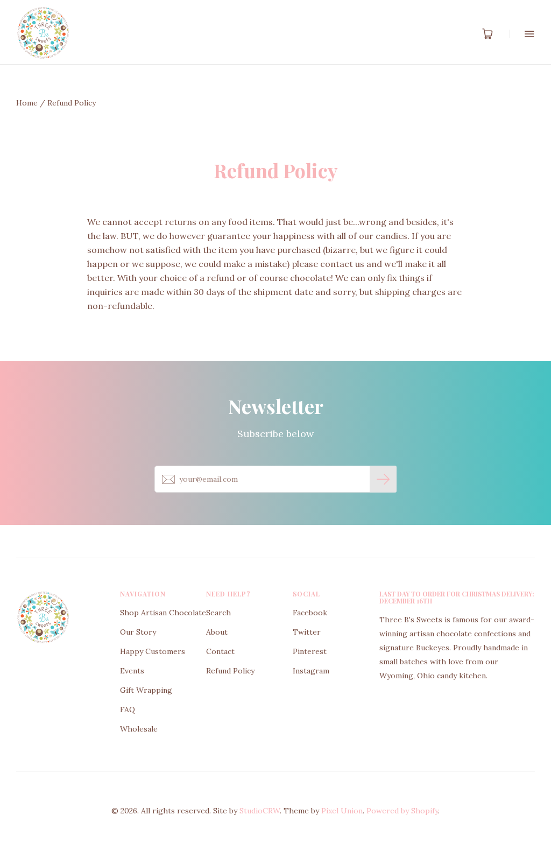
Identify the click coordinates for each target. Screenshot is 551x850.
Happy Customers (152, 651)
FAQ (127, 709)
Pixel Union (342, 811)
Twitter (307, 632)
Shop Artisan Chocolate (163, 612)
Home (27, 103)
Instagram (311, 671)
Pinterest (310, 651)
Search (218, 612)
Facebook (310, 612)
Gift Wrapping (146, 690)
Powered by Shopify (402, 811)
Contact (220, 651)
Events (132, 671)
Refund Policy (230, 671)
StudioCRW (259, 811)
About (217, 632)
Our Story (138, 632)
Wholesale (139, 729)
